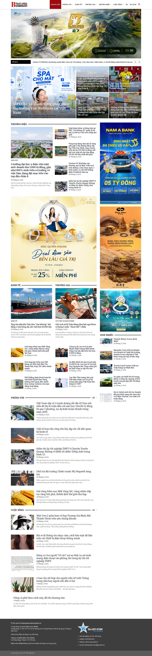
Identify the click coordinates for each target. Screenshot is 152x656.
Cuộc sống (117, 4)
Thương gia (90, 4)
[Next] (139, 62)
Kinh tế (78, 4)
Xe (127, 4)
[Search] (139, 4)
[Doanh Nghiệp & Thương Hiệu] (19, 4)
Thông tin (66, 4)
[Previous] (135, 62)
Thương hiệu (104, 4)
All (93, 398)
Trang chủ (55, 4)
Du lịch (133, 4)
